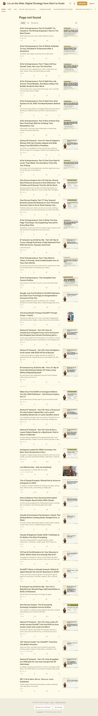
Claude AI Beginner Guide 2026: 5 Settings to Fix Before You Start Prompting (40, 536)
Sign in (92, 3)
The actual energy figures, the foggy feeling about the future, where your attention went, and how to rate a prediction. (40, 110)
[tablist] (29, 23)
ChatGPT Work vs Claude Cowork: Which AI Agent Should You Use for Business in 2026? (39, 570)
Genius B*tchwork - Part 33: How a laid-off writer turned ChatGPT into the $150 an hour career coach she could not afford (39, 624)
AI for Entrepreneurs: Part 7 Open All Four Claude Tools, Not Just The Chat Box (38, 65)
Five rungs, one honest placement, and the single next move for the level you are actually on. (40, 169)
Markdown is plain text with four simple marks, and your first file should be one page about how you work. (40, 229)
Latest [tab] (23, 23)
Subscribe (82, 3)
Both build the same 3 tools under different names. (37, 36)
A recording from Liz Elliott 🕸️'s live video (33, 470)
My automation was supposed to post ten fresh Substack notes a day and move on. (38, 376)
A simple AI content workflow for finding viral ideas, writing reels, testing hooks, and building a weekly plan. (39, 487)
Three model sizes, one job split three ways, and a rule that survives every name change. (39, 90)
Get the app (58, 707)
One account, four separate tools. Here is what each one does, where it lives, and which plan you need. (38, 70)
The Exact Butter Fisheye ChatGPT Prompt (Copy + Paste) (38, 314)
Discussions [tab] (34, 23)
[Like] (21, 58)
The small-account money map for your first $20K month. (39, 399)
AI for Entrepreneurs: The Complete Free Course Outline (38, 279)
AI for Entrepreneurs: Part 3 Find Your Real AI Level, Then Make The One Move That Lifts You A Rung (39, 163)
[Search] (70, 3)
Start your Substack (44, 707)
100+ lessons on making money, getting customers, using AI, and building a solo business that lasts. (40, 611)
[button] (3, 9)
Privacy (46, 702)
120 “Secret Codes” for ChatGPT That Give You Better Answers (38, 643)
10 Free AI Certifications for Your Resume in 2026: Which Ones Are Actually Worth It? (39, 553)
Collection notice (60, 702)
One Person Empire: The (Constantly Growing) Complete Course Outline (36, 606)
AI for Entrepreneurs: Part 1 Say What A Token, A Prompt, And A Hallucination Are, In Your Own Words (39, 260)
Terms (52, 702)
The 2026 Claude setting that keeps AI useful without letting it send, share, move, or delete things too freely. (39, 524)
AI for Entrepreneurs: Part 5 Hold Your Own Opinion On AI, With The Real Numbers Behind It (40, 103)
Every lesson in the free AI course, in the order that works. (39, 283)
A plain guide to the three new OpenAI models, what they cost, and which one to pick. (39, 685)
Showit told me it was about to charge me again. (36, 594)
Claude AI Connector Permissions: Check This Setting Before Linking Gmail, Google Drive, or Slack (40, 517)
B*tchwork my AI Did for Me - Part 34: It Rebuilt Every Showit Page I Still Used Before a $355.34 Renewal (40, 589)
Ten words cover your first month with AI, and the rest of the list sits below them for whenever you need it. (40, 266)
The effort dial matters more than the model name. (36, 54)
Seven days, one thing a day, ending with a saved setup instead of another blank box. (38, 129)
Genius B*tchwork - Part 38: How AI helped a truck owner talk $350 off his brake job (39, 351)
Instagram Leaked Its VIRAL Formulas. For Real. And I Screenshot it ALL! (38, 451)
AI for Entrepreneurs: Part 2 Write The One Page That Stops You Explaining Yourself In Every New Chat (39, 222)
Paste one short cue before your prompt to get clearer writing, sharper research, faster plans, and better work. (38, 648)
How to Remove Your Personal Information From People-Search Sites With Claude (38, 499)
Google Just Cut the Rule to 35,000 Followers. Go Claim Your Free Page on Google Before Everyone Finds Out (40, 295)
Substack (39, 712)
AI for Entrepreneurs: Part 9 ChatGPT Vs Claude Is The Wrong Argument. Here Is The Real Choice (39, 30)
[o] (70, 471)
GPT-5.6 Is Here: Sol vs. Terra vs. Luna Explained (36, 680)
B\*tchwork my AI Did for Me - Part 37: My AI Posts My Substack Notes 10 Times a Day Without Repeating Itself (39, 370)
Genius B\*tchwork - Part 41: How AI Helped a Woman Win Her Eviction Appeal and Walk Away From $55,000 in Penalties (40, 143)
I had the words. (25, 247)
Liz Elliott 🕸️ (29, 472)
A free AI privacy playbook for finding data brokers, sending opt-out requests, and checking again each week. (39, 504)
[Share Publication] (74, 3)
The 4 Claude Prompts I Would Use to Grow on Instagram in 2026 (40, 481)
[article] (49, 34)
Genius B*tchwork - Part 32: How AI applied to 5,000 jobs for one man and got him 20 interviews (39, 661)
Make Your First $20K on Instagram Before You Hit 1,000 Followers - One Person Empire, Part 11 (40, 394)
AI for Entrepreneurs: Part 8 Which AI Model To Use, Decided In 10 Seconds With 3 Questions (39, 48)
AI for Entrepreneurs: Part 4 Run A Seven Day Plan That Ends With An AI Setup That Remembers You (40, 123)
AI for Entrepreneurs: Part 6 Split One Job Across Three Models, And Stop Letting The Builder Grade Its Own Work (39, 83)
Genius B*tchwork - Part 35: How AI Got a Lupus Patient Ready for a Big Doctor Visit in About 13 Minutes (39, 432)
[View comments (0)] (34, 58)
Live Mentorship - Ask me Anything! (35, 467)
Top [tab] (28, 23)
